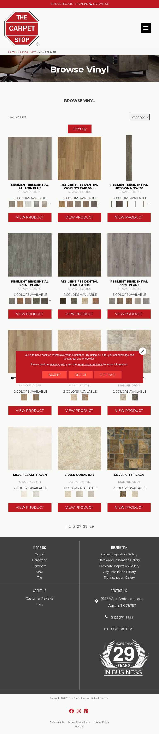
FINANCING (81, 3)
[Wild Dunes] (36, 397)
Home (12, 51)
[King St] (143, 203)
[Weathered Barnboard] (146, 300)
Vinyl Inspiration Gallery (119, 572)
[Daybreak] (79, 493)
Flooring (23, 51)
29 (92, 527)
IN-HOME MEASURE (62, 3)
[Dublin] (94, 203)
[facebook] (72, 711)
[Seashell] (79, 448)
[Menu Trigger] (146, 28)
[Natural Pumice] (74, 397)
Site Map (79, 727)
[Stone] (135, 493)
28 (85, 527)
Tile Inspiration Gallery (119, 578)
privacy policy (58, 364)
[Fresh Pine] (36, 203)
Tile (39, 578)
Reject (80, 375)
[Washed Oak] (137, 300)
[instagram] (79, 711)
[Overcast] (91, 493)
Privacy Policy (101, 722)
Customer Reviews (39, 598)
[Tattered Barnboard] (129, 300)
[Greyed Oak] (129, 254)
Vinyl (33, 51)
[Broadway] (119, 203)
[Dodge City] (20, 300)
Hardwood (39, 560)
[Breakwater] (30, 448)
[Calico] (129, 448)
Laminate (40, 566)
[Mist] (36, 493)
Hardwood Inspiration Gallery (119, 560)
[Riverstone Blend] (85, 397)
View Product (30, 217)
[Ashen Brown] (30, 158)
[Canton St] (127, 203)
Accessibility (57, 722)
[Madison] (95, 300)
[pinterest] (86, 711)
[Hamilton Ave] (135, 203)
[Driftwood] (20, 203)
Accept (55, 375)
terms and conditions (89, 364)
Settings (107, 375)
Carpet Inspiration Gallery (119, 554)
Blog (39, 604)
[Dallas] (86, 203)
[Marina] (24, 397)
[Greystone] (135, 397)
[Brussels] (69, 203)
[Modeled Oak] (120, 300)
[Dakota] (79, 254)
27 (79, 527)
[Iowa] (36, 300)
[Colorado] (30, 254)
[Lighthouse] (44, 203)
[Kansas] (44, 300)
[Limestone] (123, 397)
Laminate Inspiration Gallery (119, 566)
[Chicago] (78, 203)
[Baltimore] (79, 158)
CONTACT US (122, 629)
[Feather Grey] (28, 203)
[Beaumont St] (129, 158)
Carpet (40, 554)
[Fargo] (28, 300)
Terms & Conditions (79, 722)
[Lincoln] (85, 300)
